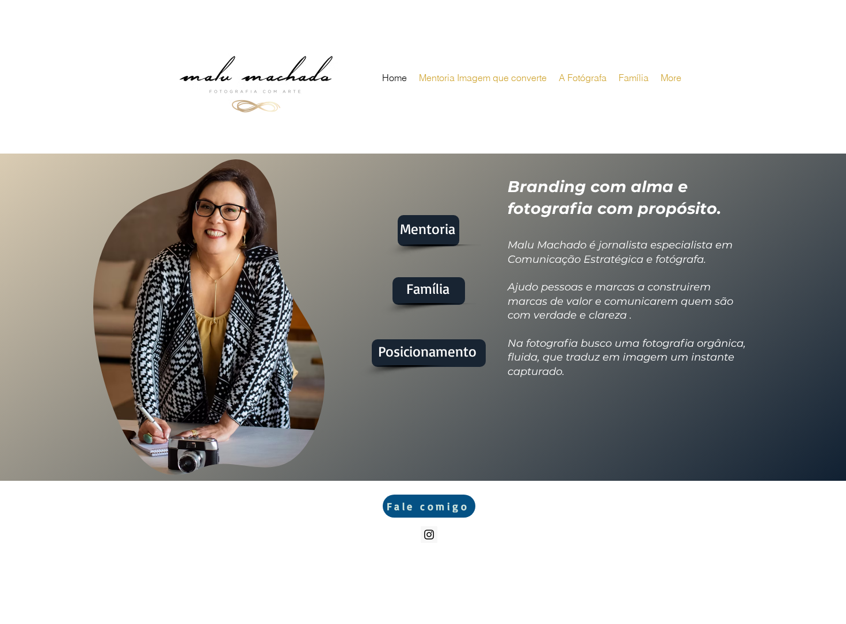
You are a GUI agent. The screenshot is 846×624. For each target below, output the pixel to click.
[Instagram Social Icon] (429, 534)
